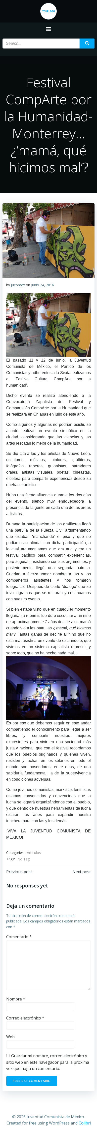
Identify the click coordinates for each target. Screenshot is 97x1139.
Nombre (15, 999)
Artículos (34, 852)
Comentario (19, 936)
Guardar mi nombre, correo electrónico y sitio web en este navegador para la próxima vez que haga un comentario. (47, 1062)
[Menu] (48, 29)
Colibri (85, 1123)
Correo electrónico (25, 1018)
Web (10, 1036)
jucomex (18, 285)
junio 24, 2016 (42, 285)
